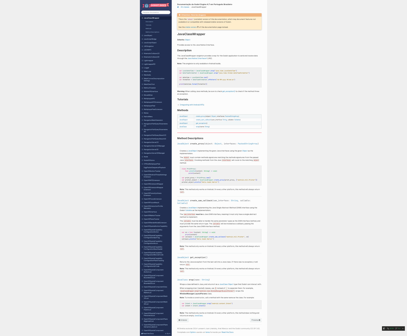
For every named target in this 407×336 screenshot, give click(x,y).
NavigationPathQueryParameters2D (156, 125)
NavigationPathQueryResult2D (155, 135)
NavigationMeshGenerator (153, 120)
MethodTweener (150, 88)
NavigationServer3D (151, 149)
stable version (191, 27)
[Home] (178, 7)
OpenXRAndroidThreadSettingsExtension (155, 176)
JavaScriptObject (150, 43)
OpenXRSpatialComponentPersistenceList (154, 314)
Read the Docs (227, 332)
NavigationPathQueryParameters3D (156, 131)
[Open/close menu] (142, 18)
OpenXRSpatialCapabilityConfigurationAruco (153, 242)
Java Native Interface (196, 58)
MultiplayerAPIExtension (153, 102)
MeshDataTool (149, 84)
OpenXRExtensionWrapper (153, 184)
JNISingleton (149, 46)
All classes (185, 7)
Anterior (183, 320)
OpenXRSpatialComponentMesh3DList (155, 303)
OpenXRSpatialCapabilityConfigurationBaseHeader (153, 248)
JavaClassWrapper (151, 18)
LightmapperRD (149, 64)
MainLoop (147, 71)
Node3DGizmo (149, 160)
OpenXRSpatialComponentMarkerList (154, 292)
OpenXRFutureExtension (153, 199)
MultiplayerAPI (149, 99)
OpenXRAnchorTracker (152, 171)
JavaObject (148, 35)
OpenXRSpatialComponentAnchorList (154, 271)
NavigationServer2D (151, 142)
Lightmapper (148, 61)
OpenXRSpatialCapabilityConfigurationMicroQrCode (153, 254)
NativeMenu (148, 117)
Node (146, 157)
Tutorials (148, 25)
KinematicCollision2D (152, 53)
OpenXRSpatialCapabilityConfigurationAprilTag (153, 237)
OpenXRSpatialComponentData (155, 287)
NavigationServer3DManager (154, 153)
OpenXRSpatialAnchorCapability (155, 226)
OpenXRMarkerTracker (152, 215)
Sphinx (193, 332)
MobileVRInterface (151, 91)
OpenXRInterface (150, 212)
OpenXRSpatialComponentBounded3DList (154, 282)
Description (149, 21)
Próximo (255, 320)
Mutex (146, 113)
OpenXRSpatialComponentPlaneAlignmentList (156, 320)
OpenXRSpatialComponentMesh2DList (155, 297)
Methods (148, 28)
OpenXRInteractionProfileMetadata (153, 207)
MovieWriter (148, 95)
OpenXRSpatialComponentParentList (154, 309)
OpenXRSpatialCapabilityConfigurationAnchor (153, 231)
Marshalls (147, 75)
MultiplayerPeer (149, 106)
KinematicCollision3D (151, 57)
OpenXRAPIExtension (152, 180)
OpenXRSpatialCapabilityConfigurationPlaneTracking (154, 259)
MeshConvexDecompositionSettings (154, 80)
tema (208, 332)
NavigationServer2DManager (154, 146)
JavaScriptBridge (150, 39)
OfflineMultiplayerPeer (152, 164)
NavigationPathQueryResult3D (155, 139)
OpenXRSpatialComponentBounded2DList (154, 277)
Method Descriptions (152, 32)
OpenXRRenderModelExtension (155, 223)
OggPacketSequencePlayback (155, 167)
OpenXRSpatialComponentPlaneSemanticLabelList (156, 326)
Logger (146, 68)
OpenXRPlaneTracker (151, 219)
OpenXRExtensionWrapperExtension (153, 189)
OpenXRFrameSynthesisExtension (153, 194)
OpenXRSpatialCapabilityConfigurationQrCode (153, 265)
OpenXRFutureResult (151, 203)
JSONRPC (147, 50)
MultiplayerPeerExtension (153, 109)
